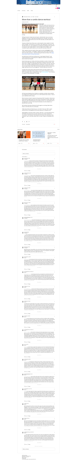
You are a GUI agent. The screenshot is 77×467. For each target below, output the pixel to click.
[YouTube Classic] (56, 8)
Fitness (32, 10)
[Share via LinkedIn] (26, 121)
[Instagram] (57, 8)
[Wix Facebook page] (59, 8)
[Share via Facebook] (22, 121)
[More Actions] (54, 158)
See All (58, 129)
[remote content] (38, 83)
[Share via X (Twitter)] (24, 121)
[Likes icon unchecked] (24, 170)
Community (23, 10)
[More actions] (54, 16)
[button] (58, 10)
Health (28, 10)
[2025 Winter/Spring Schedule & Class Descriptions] (38, 134)
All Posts (19, 10)
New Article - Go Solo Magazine (52, 133)
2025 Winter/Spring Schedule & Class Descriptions (36, 140)
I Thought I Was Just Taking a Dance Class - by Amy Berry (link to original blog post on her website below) (24, 140)
